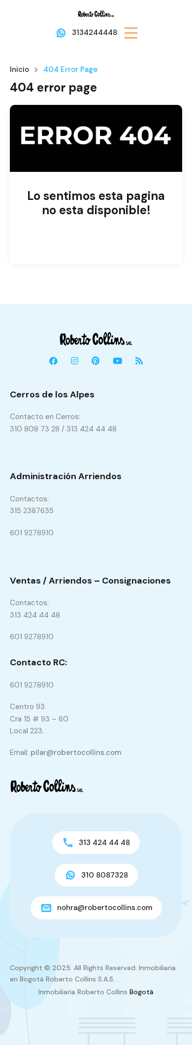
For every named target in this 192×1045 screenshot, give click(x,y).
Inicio (19, 69)
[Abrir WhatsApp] (167, 1020)
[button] (131, 32)
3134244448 (94, 32)
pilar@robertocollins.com (76, 752)
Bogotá (141, 991)
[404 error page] (96, 138)
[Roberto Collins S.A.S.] (96, 13)
